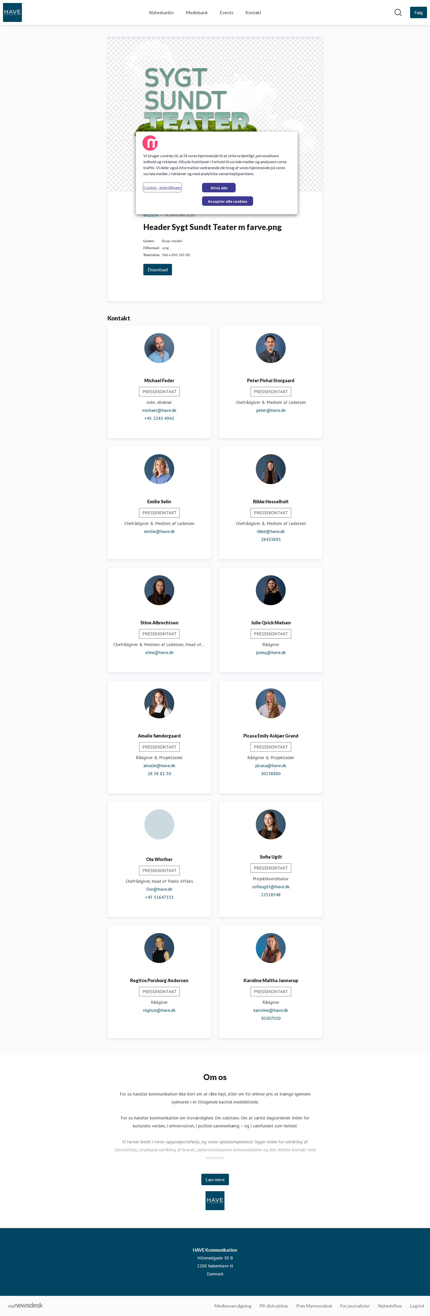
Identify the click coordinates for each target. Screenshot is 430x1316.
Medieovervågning (232, 1306)
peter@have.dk (270, 410)
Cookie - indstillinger (162, 187)
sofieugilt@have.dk (270, 886)
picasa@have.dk (270, 765)
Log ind (417, 1306)
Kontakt (253, 12)
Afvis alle (219, 187)
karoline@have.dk (271, 1010)
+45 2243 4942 (159, 418)
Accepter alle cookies (227, 201)
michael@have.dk (159, 410)
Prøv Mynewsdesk (314, 1306)
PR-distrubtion (273, 1306)
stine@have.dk (159, 652)
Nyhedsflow (390, 1306)
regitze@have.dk (159, 1010)
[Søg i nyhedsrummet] (398, 12)
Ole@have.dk (159, 889)
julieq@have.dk (271, 652)
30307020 (271, 1018)
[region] (217, 173)
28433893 (271, 539)
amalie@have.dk (159, 765)
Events (226, 12)
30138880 (271, 773)
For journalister (355, 1306)
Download (158, 269)
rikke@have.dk (271, 531)
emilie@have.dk (159, 531)
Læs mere (215, 1179)
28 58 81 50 (159, 773)
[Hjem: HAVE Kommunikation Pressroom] (12, 12)
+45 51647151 (159, 897)
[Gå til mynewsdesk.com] (26, 1306)
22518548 (271, 894)
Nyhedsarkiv (161, 12)
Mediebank (197, 12)
